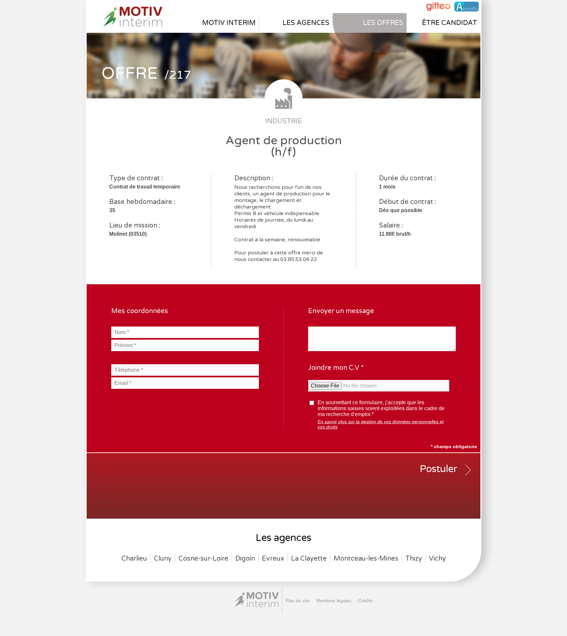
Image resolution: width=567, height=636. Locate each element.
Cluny (163, 558)
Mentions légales (333, 600)
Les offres (383, 23)
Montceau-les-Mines (366, 558)
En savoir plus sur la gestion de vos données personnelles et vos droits (381, 424)
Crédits (365, 600)
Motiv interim (229, 23)
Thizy (413, 558)
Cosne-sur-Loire (203, 558)
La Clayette (309, 558)
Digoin (245, 558)
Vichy (437, 558)
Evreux (273, 558)
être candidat (449, 23)
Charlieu (134, 558)
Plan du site (297, 600)
